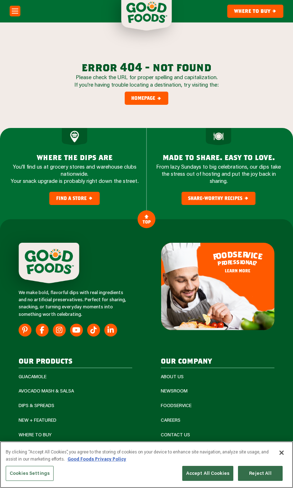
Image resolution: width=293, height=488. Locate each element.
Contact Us (175, 435)
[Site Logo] (49, 263)
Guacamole (32, 377)
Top (147, 222)
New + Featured (37, 420)
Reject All (260, 473)
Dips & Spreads (36, 405)
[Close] (281, 453)
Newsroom (174, 391)
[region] (146, 464)
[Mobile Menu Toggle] (15, 11)
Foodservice (176, 405)
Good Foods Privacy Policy (97, 459)
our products (46, 360)
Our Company (186, 360)
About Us (172, 377)
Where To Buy (35, 435)
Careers (170, 420)
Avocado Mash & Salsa (46, 391)
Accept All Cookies (207, 473)
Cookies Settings (30, 473)
